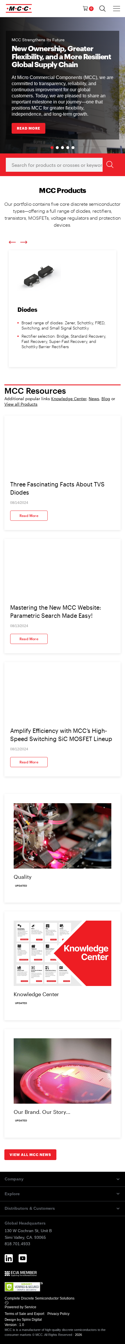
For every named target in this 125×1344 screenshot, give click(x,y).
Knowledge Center (68, 398)
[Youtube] (23, 1258)
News (94, 398)
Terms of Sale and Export (25, 1314)
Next (24, 242)
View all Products (21, 404)
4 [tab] (67, 147)
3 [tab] (62, 147)
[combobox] (61, 165)
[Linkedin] (9, 1258)
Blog (105, 398)
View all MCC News (30, 1154)
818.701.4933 (17, 1243)
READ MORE (28, 128)
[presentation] (117, 8)
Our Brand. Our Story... (42, 1112)
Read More (28, 515)
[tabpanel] (62, 85)
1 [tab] (52, 147)
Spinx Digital (31, 1320)
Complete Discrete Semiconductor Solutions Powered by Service (39, 1302)
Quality (23, 877)
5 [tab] (73, 147)
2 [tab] (57, 147)
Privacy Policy (58, 1314)
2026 (78, 1334)
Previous (12, 242)
